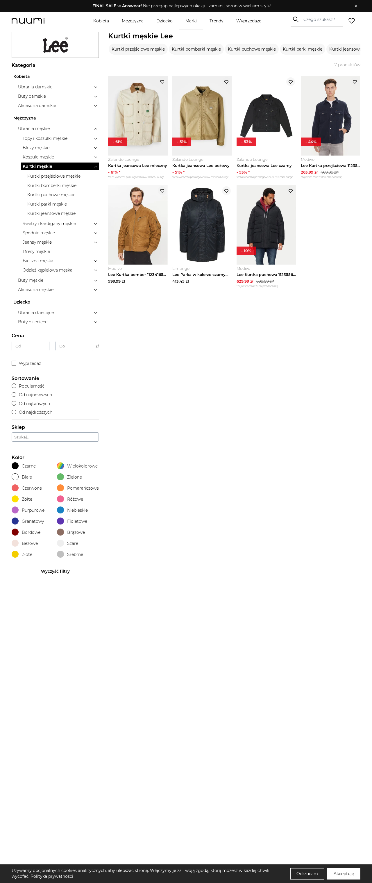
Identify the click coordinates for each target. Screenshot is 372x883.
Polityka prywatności (52, 876)
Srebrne (75, 554)
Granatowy (33, 521)
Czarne (29, 466)
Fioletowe (77, 521)
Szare (72, 543)
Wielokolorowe (82, 466)
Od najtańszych (34, 403)
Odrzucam (307, 873)
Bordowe (31, 532)
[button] (182, 6)
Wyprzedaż (30, 363)
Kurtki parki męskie (302, 49)
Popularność (31, 386)
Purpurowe (33, 510)
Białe (27, 477)
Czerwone (32, 488)
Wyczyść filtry (55, 571)
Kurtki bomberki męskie (196, 49)
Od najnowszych (35, 394)
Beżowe (30, 543)
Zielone (74, 477)
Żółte (27, 499)
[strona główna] (38, 20)
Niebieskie (77, 510)
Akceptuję (344, 873)
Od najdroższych (35, 412)
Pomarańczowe (83, 488)
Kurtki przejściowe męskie (138, 49)
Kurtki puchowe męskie (252, 49)
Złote (27, 554)
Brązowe (76, 532)
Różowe (75, 499)
